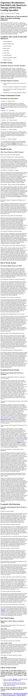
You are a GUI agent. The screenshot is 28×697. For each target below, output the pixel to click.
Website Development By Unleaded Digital (14, 695)
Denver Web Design (22, 693)
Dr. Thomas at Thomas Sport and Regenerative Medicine (14, 684)
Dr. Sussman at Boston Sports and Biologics (15, 680)
